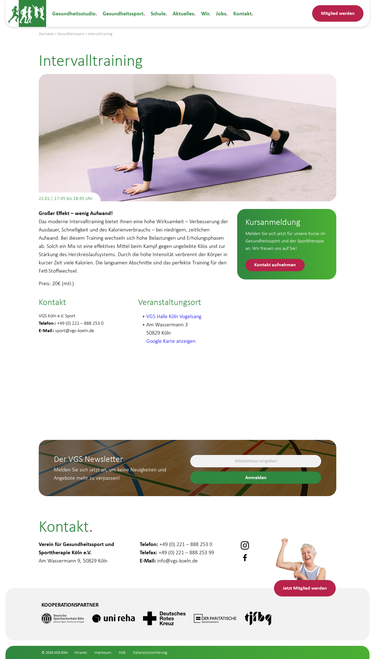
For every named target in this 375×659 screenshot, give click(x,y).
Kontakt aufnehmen (275, 264)
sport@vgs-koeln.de (74, 330)
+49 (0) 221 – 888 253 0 (185, 544)
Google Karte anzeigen (170, 341)
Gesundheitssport (123, 13)
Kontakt (242, 13)
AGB (122, 652)
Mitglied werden (338, 13)
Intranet (80, 652)
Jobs (221, 13)
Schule (158, 13)
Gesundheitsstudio (74, 13)
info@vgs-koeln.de (177, 560)
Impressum (102, 652)
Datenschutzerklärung (150, 652)
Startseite (46, 34)
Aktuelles (183, 13)
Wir (205, 13)
